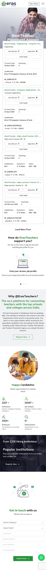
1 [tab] (20, 284)
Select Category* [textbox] (10, 522)
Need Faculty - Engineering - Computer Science (24, 44)
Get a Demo (34, 4)
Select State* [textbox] (8, 528)
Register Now (21, 337)
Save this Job (12, 51)
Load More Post (23, 229)
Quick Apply (23, 57)
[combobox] (23, 522)
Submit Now (22, 558)
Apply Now (31, 51)
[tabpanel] (23, 265)
